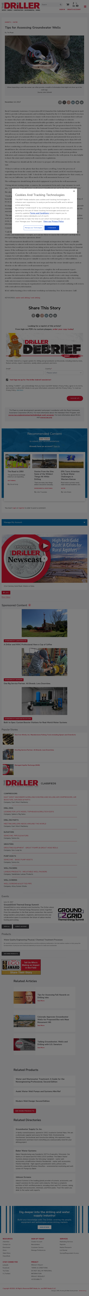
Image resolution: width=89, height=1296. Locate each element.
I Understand (52, 228)
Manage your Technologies (33, 228)
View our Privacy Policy (53, 221)
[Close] (74, 191)
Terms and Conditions (39, 213)
